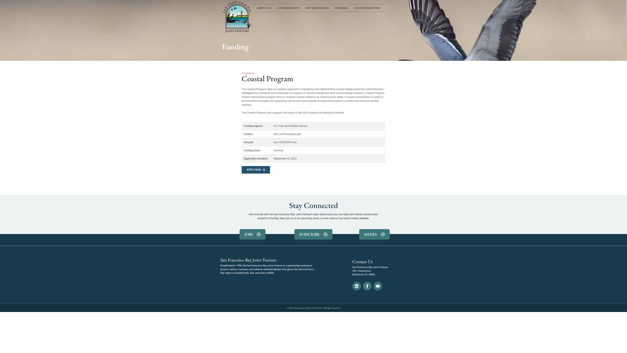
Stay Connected (367, 8)
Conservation (288, 8)
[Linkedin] (356, 286)
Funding (341, 8)
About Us (264, 8)
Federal (248, 73)
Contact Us (362, 261)
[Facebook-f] (367, 286)
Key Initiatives (317, 8)
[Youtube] (378, 286)
